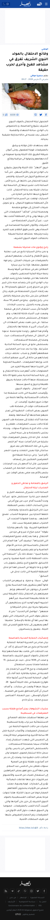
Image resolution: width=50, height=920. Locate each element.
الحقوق (35, 910)
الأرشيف (11, 902)
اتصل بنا (42, 902)
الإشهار (23, 898)
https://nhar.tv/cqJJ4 (28, 828)
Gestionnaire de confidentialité (21, 906)
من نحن (12, 898)
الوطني (44, 49)
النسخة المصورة (37, 898)
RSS (40, 906)
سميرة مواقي (36, 76)
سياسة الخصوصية (27, 902)
